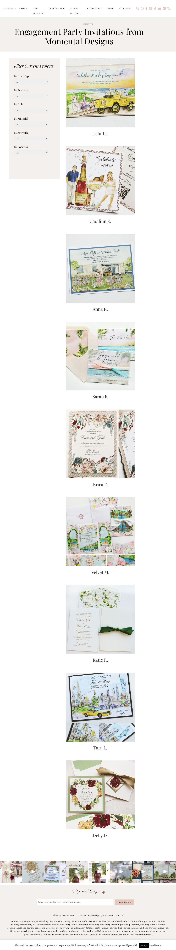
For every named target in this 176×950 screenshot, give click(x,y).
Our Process (38, 10)
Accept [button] (144, 945)
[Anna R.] (100, 268)
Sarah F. (100, 396)
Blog (111, 8)
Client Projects (76, 10)
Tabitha (100, 133)
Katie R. (100, 660)
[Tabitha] (100, 92)
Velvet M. (100, 572)
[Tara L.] (100, 706)
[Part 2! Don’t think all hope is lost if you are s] (77, 872)
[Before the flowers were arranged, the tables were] (121, 872)
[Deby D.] (100, 794)
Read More (155, 945)
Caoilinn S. (100, 221)
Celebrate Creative (113, 915)
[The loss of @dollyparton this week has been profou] (11, 872)
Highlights (94, 8)
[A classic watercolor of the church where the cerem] (143, 872)
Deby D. (100, 835)
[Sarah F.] (100, 355)
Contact (125, 8)
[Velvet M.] (100, 531)
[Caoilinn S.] (100, 180)
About (23, 8)
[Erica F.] (100, 443)
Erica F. (100, 484)
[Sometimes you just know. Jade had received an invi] (165, 872)
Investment (56, 8)
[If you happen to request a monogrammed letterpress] (33, 872)
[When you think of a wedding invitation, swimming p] (55, 872)
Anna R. (100, 309)
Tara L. (100, 747)
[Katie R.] (100, 618)
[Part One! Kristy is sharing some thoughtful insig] (99, 872)
